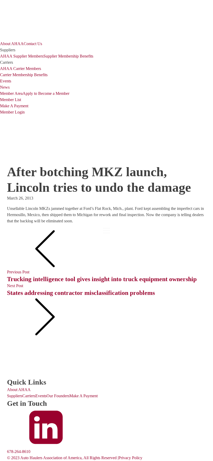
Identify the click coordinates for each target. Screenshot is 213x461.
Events (5, 81)
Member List (10, 99)
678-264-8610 (18, 451)
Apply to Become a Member (46, 93)
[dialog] (106, 78)
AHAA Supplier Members (21, 56)
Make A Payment (14, 106)
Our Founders (57, 396)
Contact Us (33, 43)
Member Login (12, 112)
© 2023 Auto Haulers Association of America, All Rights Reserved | (62, 458)
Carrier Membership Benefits (24, 75)
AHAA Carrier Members (20, 68)
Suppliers (14, 396)
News (5, 87)
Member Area (11, 93)
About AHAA (12, 43)
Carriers (28, 396)
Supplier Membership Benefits (68, 56)
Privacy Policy (130, 458)
